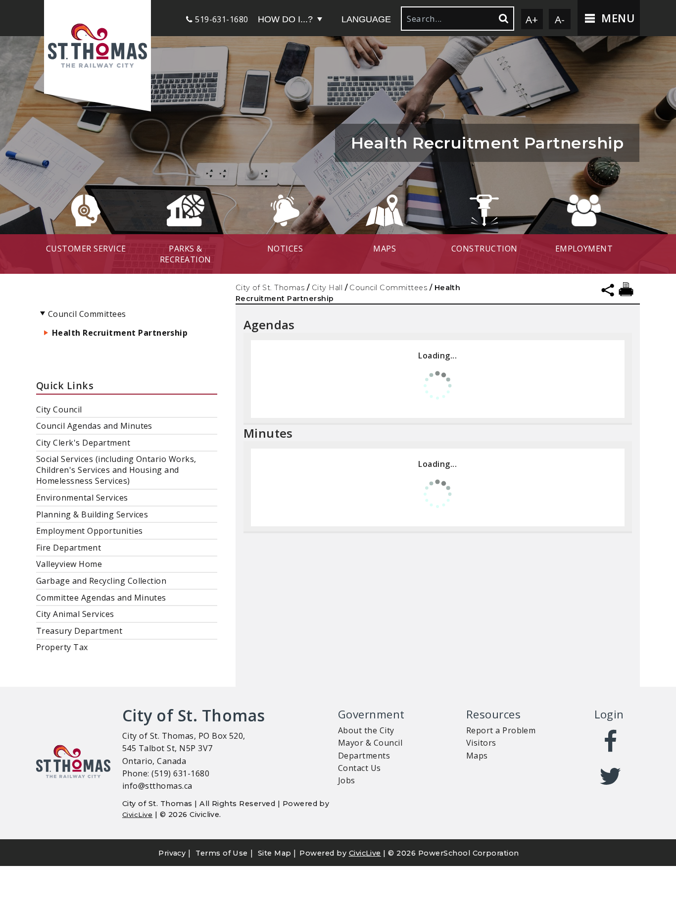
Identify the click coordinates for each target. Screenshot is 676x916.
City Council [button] (59, 409)
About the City (366, 730)
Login (609, 714)
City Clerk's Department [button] (83, 442)
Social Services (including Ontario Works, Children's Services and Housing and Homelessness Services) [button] (116, 470)
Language (366, 19)
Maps (477, 755)
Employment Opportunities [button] (89, 530)
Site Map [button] (274, 853)
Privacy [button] (172, 853)
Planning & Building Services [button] (92, 514)
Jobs (346, 780)
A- (560, 19)
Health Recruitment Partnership (120, 332)
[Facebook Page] (611, 741)
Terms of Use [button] (221, 853)
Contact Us (359, 768)
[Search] (502, 18)
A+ (532, 19)
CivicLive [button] (365, 853)
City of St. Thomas (270, 287)
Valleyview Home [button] (69, 564)
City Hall (327, 287)
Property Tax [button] (62, 647)
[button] (97, 47)
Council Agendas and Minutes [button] (94, 425)
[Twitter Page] (611, 776)
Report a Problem (501, 730)
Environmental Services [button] (82, 497)
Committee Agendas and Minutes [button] (101, 597)
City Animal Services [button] (75, 614)
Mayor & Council (370, 742)
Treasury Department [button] (79, 630)
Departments (364, 755)
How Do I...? (285, 19)
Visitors (481, 742)
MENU (616, 18)
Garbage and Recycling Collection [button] (101, 580)
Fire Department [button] (68, 547)
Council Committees (388, 287)
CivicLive (137, 814)
